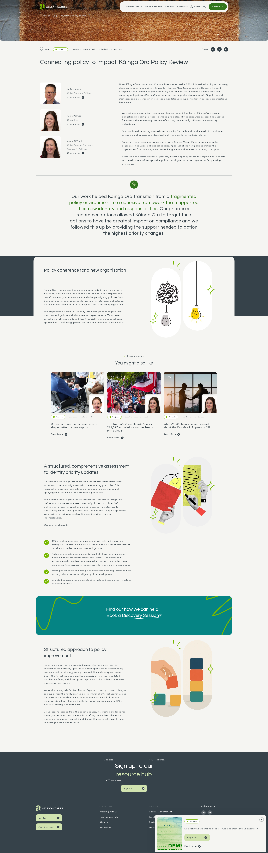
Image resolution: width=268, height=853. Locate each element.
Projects (61, 49)
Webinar (193, 821)
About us (169, 6)
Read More (57, 434)
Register (192, 837)
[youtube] (209, 812)
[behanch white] (203, 812)
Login (197, 6)
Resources (182, 6)
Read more (190, 846)
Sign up (128, 788)
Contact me (73, 97)
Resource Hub (48, 15)
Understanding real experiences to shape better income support (74, 425)
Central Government (160, 811)
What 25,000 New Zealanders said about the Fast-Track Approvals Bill (187, 425)
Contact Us (217, 6)
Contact (43, 817)
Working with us (134, 6)
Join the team (46, 826)
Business (154, 822)
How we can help (153, 6)
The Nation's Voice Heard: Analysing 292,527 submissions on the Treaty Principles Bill (131, 427)
